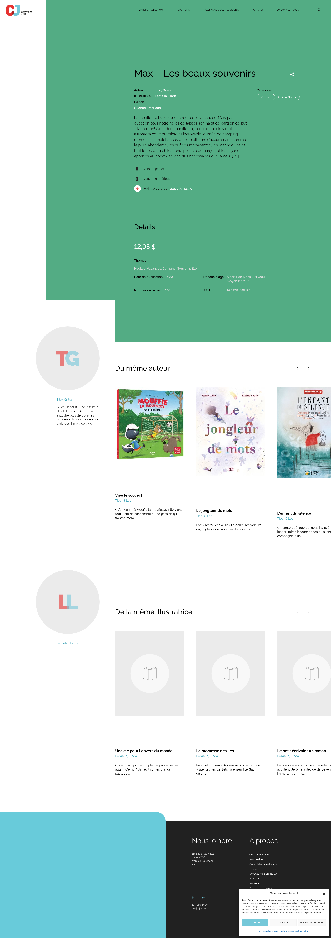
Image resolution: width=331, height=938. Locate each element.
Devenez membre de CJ (263, 873)
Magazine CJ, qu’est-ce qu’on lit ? (222, 10)
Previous (297, 368)
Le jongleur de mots (214, 510)
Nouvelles (255, 883)
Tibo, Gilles (163, 90)
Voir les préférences (312, 922)
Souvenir (183, 268)
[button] (324, 893)
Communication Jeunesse (19, 10)
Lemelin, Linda (166, 96)
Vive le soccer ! (128, 495)
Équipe (253, 869)
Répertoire (183, 10)
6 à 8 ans (289, 97)
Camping (169, 268)
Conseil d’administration (263, 864)
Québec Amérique (147, 108)
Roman (265, 97)
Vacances (154, 268)
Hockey (139, 268)
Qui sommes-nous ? (288, 10)
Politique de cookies (268, 931)
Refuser (283, 922)
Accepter (255, 922)
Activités (258, 10)
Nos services (256, 859)
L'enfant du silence (294, 513)
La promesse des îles (215, 751)
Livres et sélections (151, 10)
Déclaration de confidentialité (293, 931)
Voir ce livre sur (168, 188)
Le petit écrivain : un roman (301, 751)
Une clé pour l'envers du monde (144, 751)
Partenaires (255, 878)
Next (308, 368)
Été (194, 268)
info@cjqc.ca (199, 908)
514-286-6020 (200, 904)
